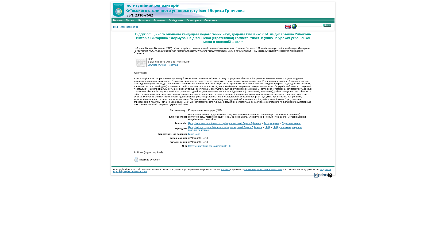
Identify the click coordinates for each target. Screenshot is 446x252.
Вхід (115, 27)
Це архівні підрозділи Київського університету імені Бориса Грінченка (225, 127)
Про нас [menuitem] (130, 20)
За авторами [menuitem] (194, 20)
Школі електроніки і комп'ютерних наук (263, 169)
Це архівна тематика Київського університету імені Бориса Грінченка (224, 123)
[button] (136, 159)
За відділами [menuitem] (176, 20)
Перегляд (173, 65)
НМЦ (267, 127)
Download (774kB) (157, 65)
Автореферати (271, 123)
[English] (288, 25)
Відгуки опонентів (291, 123)
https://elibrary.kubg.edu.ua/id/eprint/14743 (209, 146)
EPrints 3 (225, 169)
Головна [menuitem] (117, 20)
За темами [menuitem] (159, 20)
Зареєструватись (129, 27)
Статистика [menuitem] (210, 20)
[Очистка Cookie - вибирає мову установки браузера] (294, 25)
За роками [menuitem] (144, 20)
